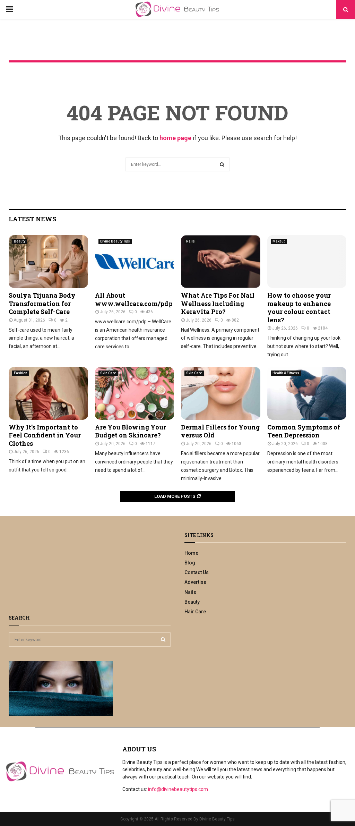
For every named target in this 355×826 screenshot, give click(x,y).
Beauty (19, 241)
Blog (189, 562)
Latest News (32, 219)
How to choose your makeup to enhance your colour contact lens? (299, 307)
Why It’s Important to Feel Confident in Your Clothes (45, 435)
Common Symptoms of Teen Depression (303, 431)
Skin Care (108, 373)
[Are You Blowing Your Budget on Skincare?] (134, 393)
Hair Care (195, 611)
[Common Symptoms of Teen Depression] (307, 393)
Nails (190, 241)
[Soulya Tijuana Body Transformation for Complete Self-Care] (48, 261)
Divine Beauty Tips (115, 241)
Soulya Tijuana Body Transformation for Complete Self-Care (42, 303)
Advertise (195, 582)
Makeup (278, 241)
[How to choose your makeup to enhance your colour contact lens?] (307, 261)
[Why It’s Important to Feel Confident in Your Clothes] (48, 393)
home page (175, 138)
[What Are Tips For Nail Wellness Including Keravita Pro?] (220, 261)
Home (191, 553)
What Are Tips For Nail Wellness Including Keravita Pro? (217, 303)
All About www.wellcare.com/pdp (134, 299)
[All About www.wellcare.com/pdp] (134, 261)
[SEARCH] (163, 639)
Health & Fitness (285, 373)
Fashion (20, 373)
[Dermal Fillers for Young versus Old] (220, 393)
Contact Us (196, 572)
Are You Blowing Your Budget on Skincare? (130, 431)
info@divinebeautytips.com (178, 789)
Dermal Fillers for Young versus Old (220, 431)
